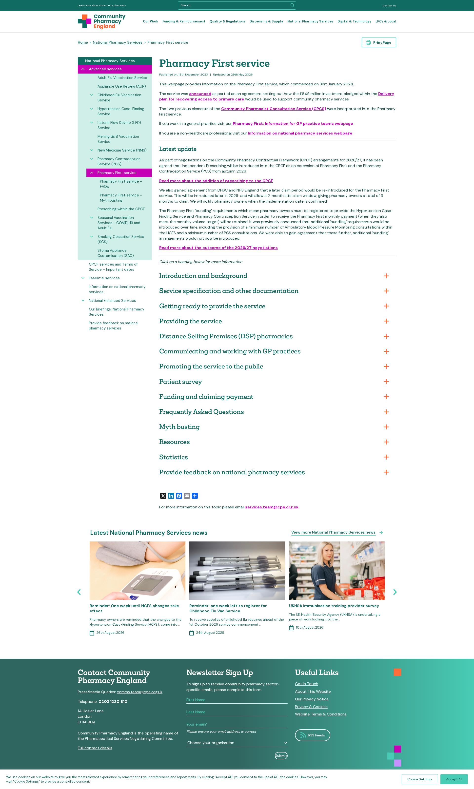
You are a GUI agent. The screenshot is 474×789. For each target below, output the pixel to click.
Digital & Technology (354, 21)
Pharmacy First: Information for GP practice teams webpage (293, 123)
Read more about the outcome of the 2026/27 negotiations (218, 247)
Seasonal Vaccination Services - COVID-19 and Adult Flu (119, 223)
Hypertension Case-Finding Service (121, 111)
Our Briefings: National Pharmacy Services (116, 312)
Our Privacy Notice (312, 699)
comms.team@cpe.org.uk (139, 691)
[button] (292, 5)
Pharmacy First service (117, 172)
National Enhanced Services (112, 300)
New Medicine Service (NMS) (122, 150)
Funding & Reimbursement (183, 21)
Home (83, 42)
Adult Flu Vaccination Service (122, 77)
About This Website (313, 691)
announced (200, 93)
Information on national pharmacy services (117, 289)
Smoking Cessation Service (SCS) (121, 239)
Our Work (150, 21)
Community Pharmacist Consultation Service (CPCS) (273, 108)
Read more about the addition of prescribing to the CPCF (216, 180)
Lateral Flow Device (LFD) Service (119, 125)
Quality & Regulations (227, 21)
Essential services (104, 278)
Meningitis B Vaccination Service (118, 139)
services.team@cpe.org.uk (271, 507)
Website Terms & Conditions (321, 714)
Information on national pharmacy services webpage (300, 133)
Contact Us (389, 5)
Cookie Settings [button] (419, 779)
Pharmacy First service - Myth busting (121, 198)
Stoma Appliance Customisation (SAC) (116, 253)
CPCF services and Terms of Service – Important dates (113, 267)
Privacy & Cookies (311, 706)
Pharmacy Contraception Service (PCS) (119, 161)
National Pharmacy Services (310, 21)
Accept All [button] (454, 779)
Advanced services (105, 69)
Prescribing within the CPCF (121, 209)
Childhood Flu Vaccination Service (119, 98)
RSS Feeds (316, 735)
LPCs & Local (385, 21)
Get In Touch (306, 683)
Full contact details (95, 748)
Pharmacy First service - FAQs (121, 184)
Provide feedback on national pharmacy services (113, 326)
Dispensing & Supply (266, 21)
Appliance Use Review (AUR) (122, 86)
